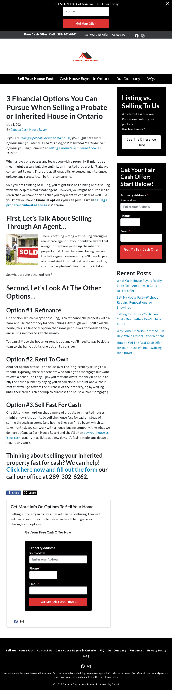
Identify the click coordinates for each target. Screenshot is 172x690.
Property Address (43, 548)
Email (34, 584)
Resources (136, 650)
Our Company (128, 79)
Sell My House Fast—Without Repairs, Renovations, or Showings (137, 302)
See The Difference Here (141, 142)
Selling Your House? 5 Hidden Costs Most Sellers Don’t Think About (139, 319)
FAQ (101, 650)
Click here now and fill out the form (52, 469)
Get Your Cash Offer (96, 35)
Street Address (37, 553)
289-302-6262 (67, 34)
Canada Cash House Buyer (28, 129)
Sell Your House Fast (20, 650)
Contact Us (118, 35)
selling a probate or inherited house (45, 138)
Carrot (115, 684)
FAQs (150, 79)
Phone (35, 568)
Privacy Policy (156, 650)
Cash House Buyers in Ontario (85, 79)
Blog (86, 656)
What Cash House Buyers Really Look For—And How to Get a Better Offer (139, 285)
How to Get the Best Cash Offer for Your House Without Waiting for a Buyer (139, 347)
